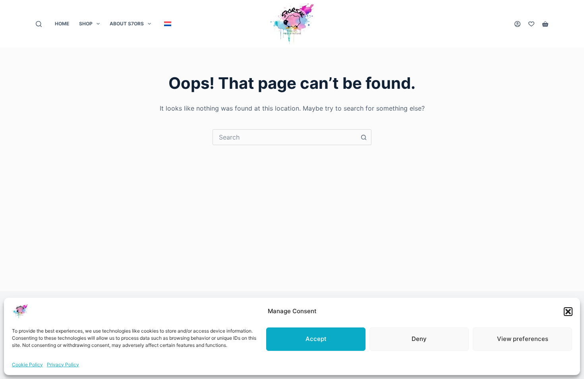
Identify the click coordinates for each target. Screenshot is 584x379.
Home (62, 24)
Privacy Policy (63, 365)
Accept (316, 339)
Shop (86, 24)
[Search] (39, 24)
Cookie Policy (27, 365)
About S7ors (127, 24)
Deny (419, 339)
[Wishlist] (531, 24)
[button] (568, 312)
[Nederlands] (167, 23)
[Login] (517, 24)
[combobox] (284, 137)
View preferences (522, 339)
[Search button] (363, 137)
